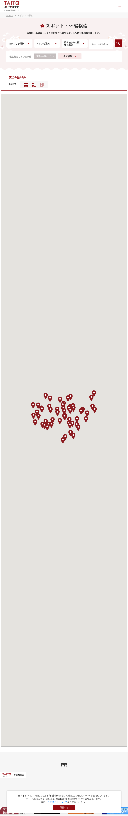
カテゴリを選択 (16, 43)
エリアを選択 (43, 43)
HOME (9, 15)
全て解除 (67, 56)
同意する (64, 807)
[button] (42, 409)
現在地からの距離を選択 (71, 43)
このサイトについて (57, 802)
